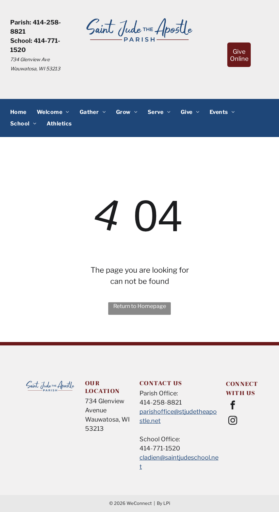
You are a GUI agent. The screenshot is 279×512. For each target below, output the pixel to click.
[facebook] (233, 406)
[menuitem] (18, 112)
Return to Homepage (139, 306)
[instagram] (233, 421)
